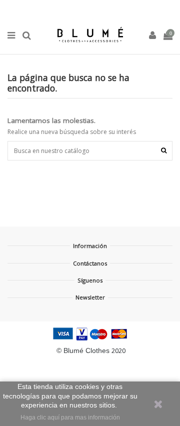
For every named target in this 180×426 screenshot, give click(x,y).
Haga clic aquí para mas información (70, 417)
